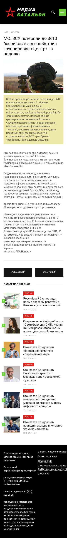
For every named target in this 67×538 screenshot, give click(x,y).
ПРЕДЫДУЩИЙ (17, 270)
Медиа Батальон (25, 12)
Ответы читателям (47, 456)
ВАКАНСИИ (43, 474)
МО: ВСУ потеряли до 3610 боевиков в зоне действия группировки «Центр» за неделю (30, 46)
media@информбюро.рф (23, 470)
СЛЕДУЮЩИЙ (49, 270)
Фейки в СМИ (45, 461)
